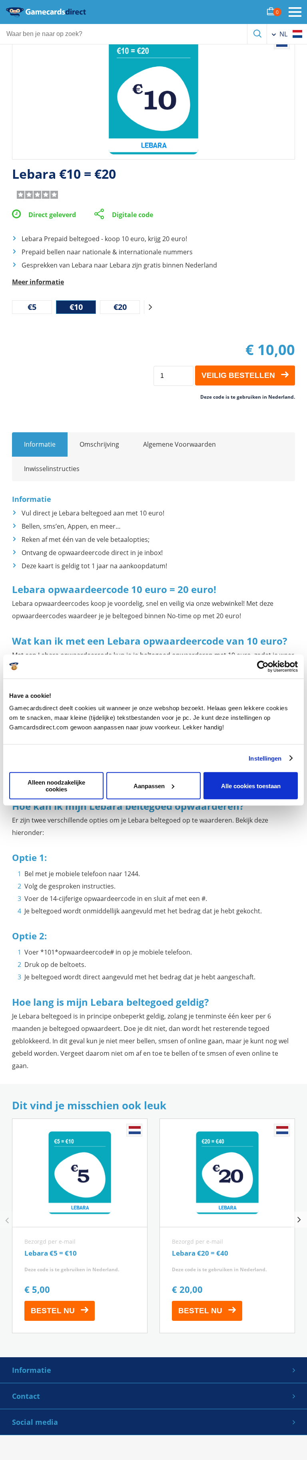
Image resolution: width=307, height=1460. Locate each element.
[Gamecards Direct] (46, 12)
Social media (35, 1422)
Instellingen (265, 758)
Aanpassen (149, 785)
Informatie (40, 444)
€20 (120, 307)
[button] (150, 307)
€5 (32, 307)
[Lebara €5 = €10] (79, 1226)
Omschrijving (99, 444)
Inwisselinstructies (52, 468)
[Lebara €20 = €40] (227, 1226)
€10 (76, 307)
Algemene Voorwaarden (179, 444)
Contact (26, 1396)
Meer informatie (38, 282)
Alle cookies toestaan (251, 785)
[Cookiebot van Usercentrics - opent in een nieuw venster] (263, 666)
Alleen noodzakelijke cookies (56, 786)
